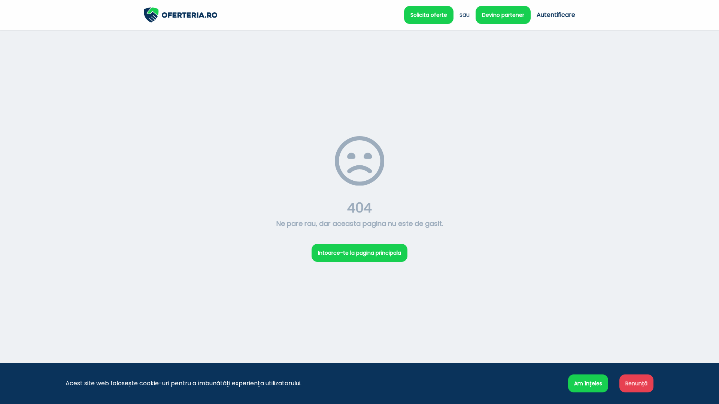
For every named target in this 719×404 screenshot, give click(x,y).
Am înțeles (588, 383)
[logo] (252, 14)
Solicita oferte (428, 15)
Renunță (636, 383)
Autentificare (556, 14)
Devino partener (503, 15)
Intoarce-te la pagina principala (359, 253)
